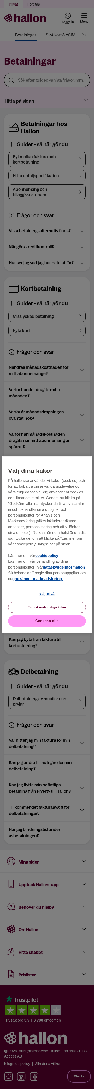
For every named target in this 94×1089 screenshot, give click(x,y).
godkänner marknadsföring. (37, 579)
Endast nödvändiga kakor (47, 607)
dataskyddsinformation (64, 567)
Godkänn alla (47, 621)
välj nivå (47, 594)
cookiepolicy (46, 556)
